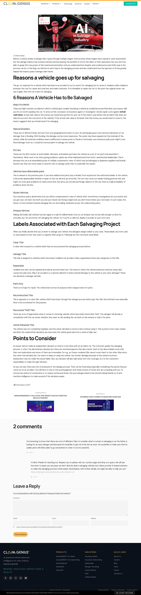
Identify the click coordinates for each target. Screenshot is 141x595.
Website (93, 518)
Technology (68, 4)
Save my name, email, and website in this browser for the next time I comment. (39, 527)
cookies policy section (59, 593)
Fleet (87, 573)
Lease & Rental (90, 570)
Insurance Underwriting (93, 560)
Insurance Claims (91, 556)
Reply (31, 452)
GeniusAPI (59, 570)
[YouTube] (26, 578)
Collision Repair (90, 577)
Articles (95, 4)
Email (54, 518)
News (116, 567)
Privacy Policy (103, 590)
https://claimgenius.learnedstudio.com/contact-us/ (52, 472)
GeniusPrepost (61, 563)
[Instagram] (11, 578)
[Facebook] (5, 578)
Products (56, 4)
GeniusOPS (60, 567)
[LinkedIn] (21, 578)
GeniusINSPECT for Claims (65, 556)
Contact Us (130, 4)
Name (15, 518)
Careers (87, 4)
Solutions (44, 4)
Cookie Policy (132, 590)
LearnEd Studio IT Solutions (59, 590)
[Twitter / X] (16, 578)
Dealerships (89, 563)
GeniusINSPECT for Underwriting (68, 560)
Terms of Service (118, 590)
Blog (115, 563)
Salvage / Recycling (92, 567)
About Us (78, 4)
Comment (16, 498)
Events (116, 570)
